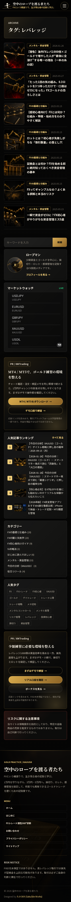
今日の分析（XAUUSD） (20, 566)
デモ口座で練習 (35, 410)
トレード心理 (47, 597)
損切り (12, 623)
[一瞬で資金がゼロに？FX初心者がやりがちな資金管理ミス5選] (14, 216)
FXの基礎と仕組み (17, 532)
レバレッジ (30, 616)
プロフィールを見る (38, 274)
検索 (59, 242)
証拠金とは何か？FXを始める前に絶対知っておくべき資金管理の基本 (46, 168)
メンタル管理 (42, 610)
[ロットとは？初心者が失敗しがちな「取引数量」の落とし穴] (14, 139)
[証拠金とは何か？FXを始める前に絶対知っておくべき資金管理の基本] (14, 165)
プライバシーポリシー (17, 838)
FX (10, 591)
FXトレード (22, 591)
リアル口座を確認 (35, 680)
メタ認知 (31, 604)
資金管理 (25, 623)
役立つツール (14, 571)
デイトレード (29, 597)
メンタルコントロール (20, 610)
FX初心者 (37, 591)
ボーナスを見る (35, 689)
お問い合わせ (12, 830)
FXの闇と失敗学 (15, 538)
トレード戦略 (15, 604)
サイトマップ (12, 846)
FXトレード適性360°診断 (18, 823)
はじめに (10, 815)
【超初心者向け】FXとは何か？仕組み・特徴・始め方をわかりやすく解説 (46, 116)
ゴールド (13, 597)
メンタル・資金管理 (18, 560)
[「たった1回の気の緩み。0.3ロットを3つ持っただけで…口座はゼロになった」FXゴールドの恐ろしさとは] (14, 85)
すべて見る (58, 437)
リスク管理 (14, 616)
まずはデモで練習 (35, 670)
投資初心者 (46, 616)
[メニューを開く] (64, 6)
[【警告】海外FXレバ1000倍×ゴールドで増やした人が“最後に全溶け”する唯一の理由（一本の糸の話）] (14, 55)
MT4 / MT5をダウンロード (35, 401)
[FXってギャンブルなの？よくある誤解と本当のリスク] (14, 190)
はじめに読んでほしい (19, 554)
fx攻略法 (12, 549)
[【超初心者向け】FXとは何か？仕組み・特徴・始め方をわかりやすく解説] (14, 114)
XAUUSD (50, 591)
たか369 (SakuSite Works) (29, 896)
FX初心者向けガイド (18, 543)
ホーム (9, 807)
